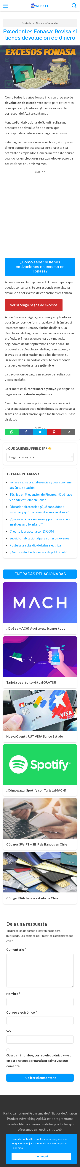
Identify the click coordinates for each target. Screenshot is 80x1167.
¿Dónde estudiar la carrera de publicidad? (37, 552)
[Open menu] (5, 5)
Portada (26, 23)
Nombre (13, 994)
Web (9, 1031)
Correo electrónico (21, 1012)
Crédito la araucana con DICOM (31, 531)
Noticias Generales (47, 23)
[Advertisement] (40, 218)
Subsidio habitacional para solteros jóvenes (39, 538)
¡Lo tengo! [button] (41, 1156)
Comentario (16, 949)
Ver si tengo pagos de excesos (33, 305)
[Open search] (74, 5)
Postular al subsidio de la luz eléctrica (35, 545)
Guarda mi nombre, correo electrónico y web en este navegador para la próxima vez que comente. (38, 1060)
